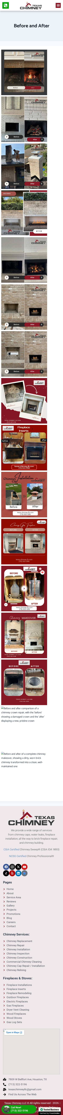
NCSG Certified (17, 856)
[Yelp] (12, 873)
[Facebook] (6, 867)
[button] (58, 5)
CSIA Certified (11, 849)
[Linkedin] (18, 873)
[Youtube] (24, 867)
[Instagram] (12, 867)
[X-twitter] (18, 867)
